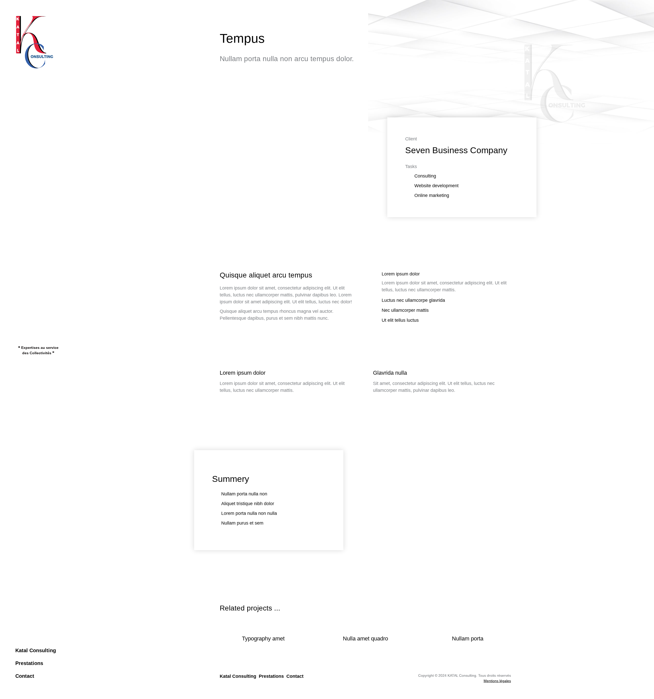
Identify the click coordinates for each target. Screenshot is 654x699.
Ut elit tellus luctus (400, 320)
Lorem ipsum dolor (401, 273)
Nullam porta (467, 638)
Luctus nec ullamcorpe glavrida (413, 300)
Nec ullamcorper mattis (405, 310)
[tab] (442, 275)
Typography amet (263, 638)
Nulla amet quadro (365, 638)
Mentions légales (497, 681)
